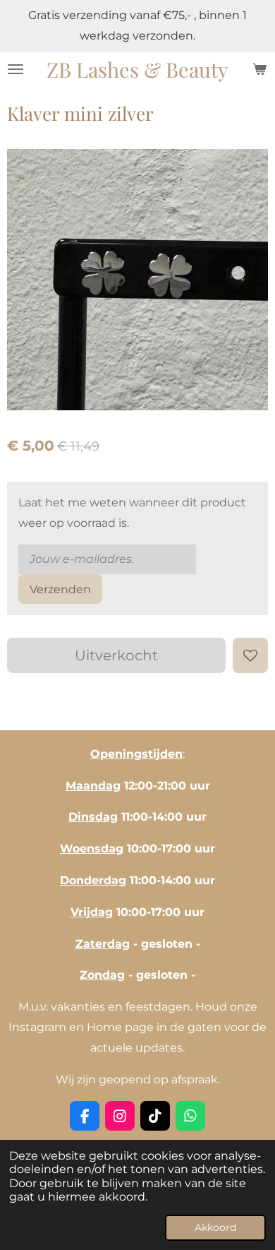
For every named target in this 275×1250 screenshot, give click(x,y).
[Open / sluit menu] (15, 69)
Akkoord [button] (215, 1227)
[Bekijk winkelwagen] (259, 69)
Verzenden (60, 589)
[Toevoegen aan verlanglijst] (250, 655)
